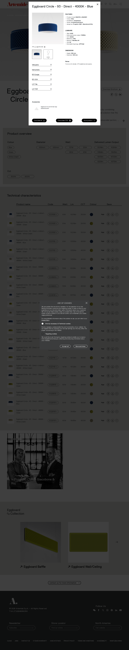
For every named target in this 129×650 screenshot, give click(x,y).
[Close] (86, 303)
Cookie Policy (45, 320)
